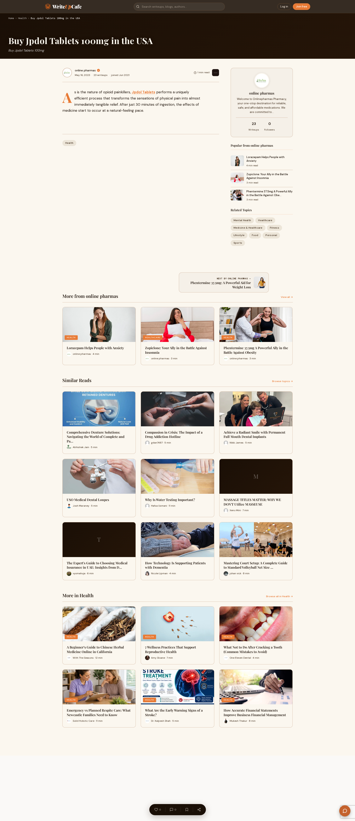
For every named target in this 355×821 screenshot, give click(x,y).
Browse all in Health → (279, 596)
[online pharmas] (67, 72)
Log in (284, 6)
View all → (287, 297)
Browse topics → (282, 381)
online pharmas (85, 70)
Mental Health (242, 220)
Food (255, 235)
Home (11, 18)
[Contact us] (344, 810)
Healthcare (265, 220)
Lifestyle (239, 235)
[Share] (199, 809)
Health (22, 18)
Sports (238, 243)
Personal (271, 235)
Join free (301, 6)
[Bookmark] (187, 809)
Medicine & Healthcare (248, 227)
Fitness (274, 227)
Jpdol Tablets (143, 92)
